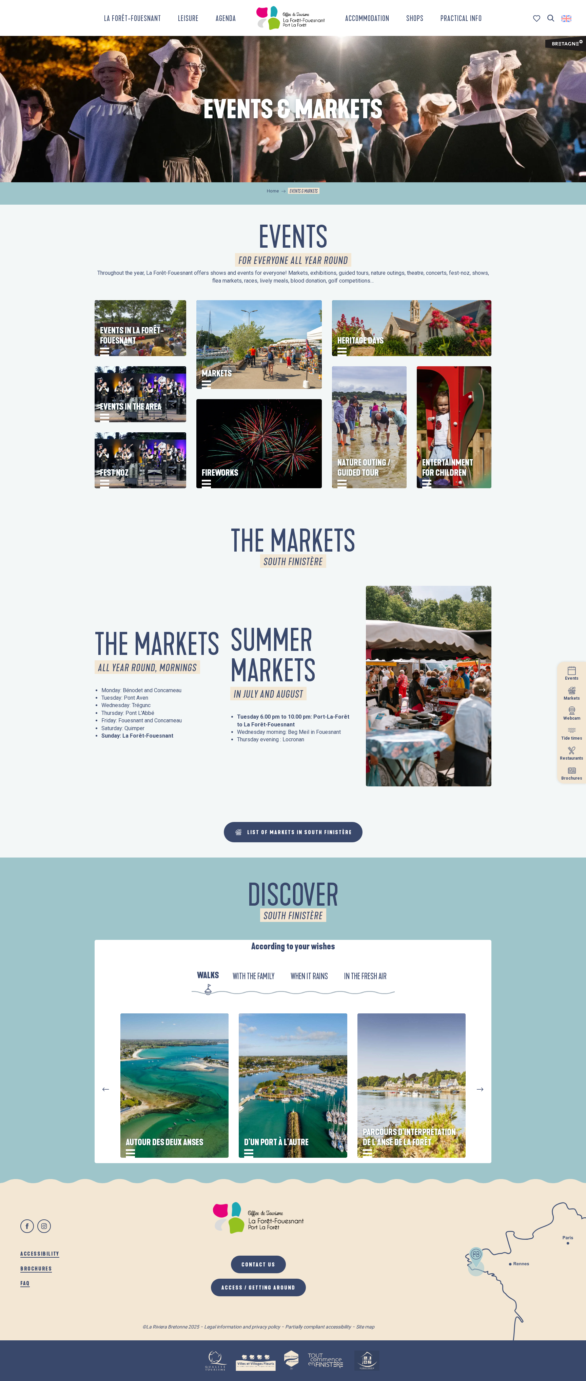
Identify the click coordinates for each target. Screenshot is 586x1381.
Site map (365, 1327)
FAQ (25, 1283)
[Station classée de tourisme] (291, 1361)
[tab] (208, 977)
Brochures (36, 1268)
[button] (551, 18)
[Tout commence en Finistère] (325, 1361)
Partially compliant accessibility (318, 1327)
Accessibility (39, 1253)
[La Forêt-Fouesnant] (290, 18)
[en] (567, 18)
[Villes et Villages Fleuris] (256, 1361)
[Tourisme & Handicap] (367, 1361)
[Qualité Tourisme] (216, 1361)
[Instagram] (44, 1226)
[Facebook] (27, 1226)
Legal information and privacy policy (242, 1327)
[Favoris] (537, 18)
